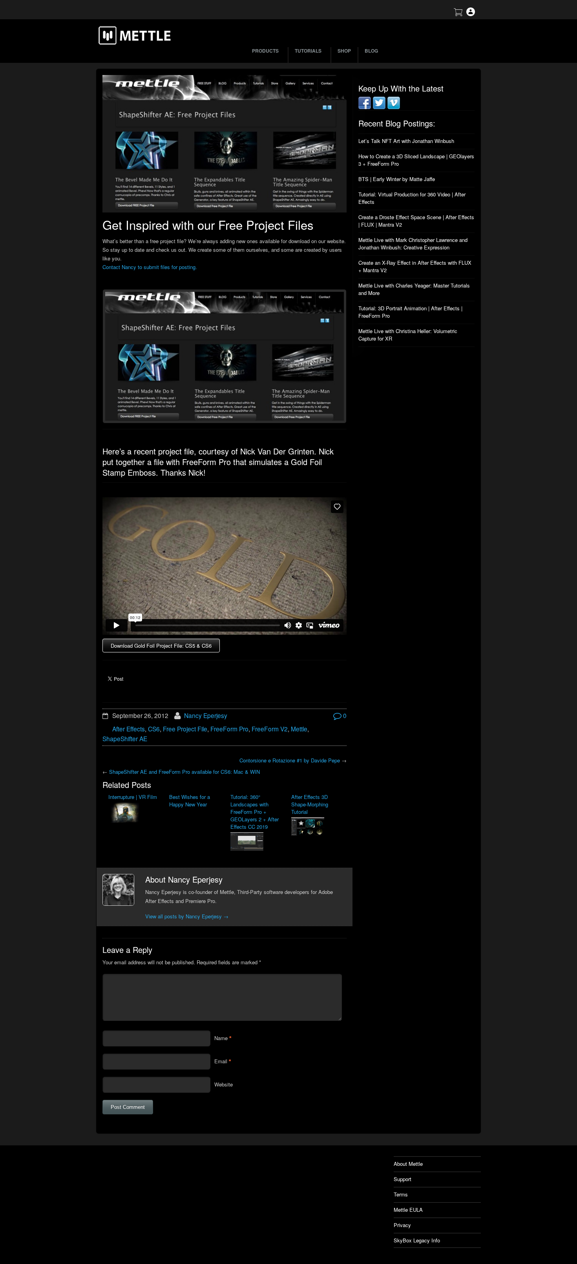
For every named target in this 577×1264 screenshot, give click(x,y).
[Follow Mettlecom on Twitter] (379, 107)
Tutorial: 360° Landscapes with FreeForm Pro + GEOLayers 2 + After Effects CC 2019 (254, 811)
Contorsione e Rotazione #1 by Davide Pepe (289, 760)
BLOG (371, 50)
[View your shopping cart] (458, 14)
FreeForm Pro (229, 728)
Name (221, 1038)
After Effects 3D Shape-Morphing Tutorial (309, 804)
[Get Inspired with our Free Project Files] (224, 143)
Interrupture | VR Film (132, 797)
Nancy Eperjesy (205, 715)
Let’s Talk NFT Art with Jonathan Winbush (406, 141)
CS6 (154, 728)
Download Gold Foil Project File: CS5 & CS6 (161, 645)
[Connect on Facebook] (364, 107)
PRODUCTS (265, 50)
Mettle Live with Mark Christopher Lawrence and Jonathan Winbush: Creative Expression (412, 243)
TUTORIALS (308, 50)
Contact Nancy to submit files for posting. (149, 267)
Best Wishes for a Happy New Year (189, 800)
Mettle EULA (408, 1209)
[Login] (470, 14)
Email (220, 1061)
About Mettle (408, 1163)
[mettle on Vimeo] (393, 107)
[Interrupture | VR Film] (132, 813)
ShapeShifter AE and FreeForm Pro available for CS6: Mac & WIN (184, 771)
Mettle (299, 728)
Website (223, 1084)
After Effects (128, 728)
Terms (401, 1194)
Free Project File (185, 728)
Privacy (402, 1225)
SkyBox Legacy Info (417, 1240)
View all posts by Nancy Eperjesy (186, 916)
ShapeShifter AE (124, 738)
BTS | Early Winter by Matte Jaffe (396, 179)
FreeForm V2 (270, 728)
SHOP (344, 50)
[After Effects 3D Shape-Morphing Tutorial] (315, 827)
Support (402, 1179)
